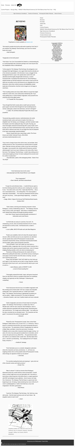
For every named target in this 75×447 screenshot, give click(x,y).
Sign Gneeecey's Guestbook (20, 13)
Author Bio (13, 5)
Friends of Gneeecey (33, 13)
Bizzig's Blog (14, 9)
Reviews (7, 5)
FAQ (54, 9)
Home (2, 5)
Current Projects (5, 9)
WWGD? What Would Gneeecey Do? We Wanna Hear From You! (35, 9)
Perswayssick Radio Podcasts (46, 13)
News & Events (58, 13)
